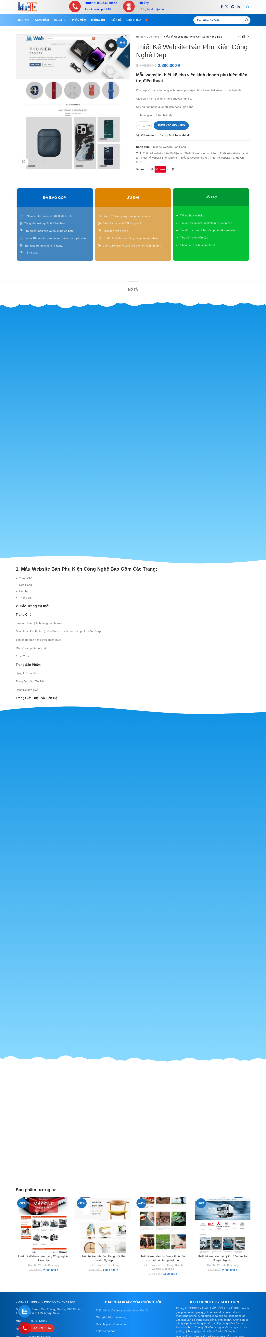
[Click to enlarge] (24, 162)
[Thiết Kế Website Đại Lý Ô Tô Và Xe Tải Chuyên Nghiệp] (222, 1225)
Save (162, 169)
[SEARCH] (246, 20)
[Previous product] (238, 36)
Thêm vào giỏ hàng (171, 125)
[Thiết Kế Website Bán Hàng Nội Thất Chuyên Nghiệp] (103, 1225)
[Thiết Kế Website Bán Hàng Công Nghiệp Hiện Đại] (43, 1225)
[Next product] (248, 36)
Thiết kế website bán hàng (200, 153)
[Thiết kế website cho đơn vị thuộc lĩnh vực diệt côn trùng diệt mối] (163, 1225)
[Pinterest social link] (232, 7)
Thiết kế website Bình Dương (159, 157)
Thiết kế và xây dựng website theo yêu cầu (122, 1310)
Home (140, 36)
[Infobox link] (93, 6)
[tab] (133, 288)
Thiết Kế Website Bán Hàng (168, 146)
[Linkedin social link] (238, 7)
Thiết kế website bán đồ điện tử (162, 153)
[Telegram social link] (173, 169)
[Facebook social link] (221, 7)
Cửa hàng (153, 36)
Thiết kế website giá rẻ (193, 157)
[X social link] (227, 7)
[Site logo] (27, 6)
